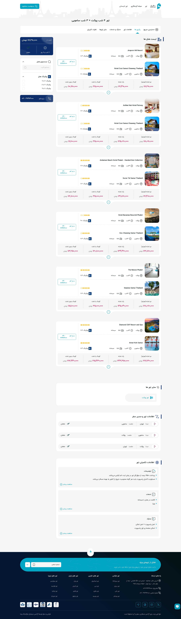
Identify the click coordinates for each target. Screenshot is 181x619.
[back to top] (90, 551)
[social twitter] (158, 604)
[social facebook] (144, 604)
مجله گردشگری (136, 6)
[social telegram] (138, 604)
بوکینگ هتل (42, 76)
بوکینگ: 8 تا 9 (46, 89)
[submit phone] (27, 564)
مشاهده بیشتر (67, 484)
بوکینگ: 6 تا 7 (46, 81)
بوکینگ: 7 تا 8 (46, 85)
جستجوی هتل (42, 62)
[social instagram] (151, 604)
